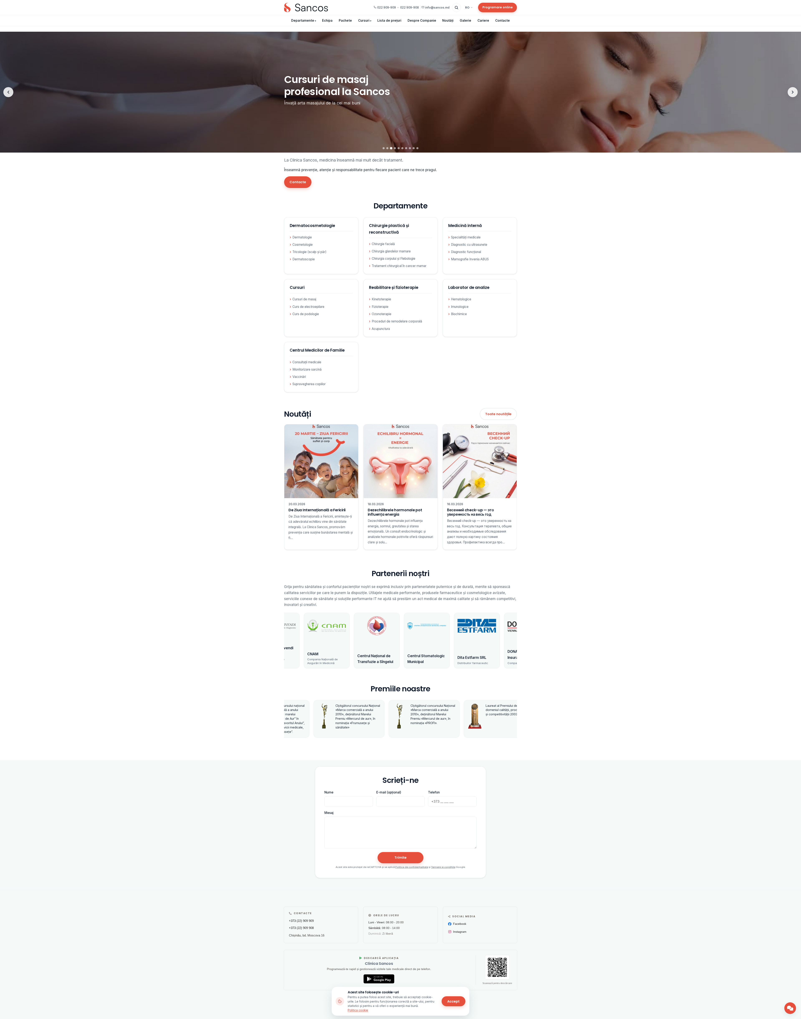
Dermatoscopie (303, 259)
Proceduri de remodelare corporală (397, 321)
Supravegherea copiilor (309, 384)
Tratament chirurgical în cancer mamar (399, 266)
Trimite (400, 857)
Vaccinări (299, 377)
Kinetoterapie (381, 299)
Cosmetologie (302, 245)
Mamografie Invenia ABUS (470, 259)
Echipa (327, 21)
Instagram (459, 931)
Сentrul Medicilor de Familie (317, 350)
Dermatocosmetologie (312, 225)
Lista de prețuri (389, 21)
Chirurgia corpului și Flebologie (393, 259)
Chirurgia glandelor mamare (391, 251)
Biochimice (459, 314)
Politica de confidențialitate (411, 867)
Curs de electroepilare (308, 307)
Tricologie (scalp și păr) (309, 252)
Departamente (302, 21)
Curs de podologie (305, 314)
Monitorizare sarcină (307, 369)
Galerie (465, 21)
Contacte (502, 21)
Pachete (345, 21)
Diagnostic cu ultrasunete (469, 245)
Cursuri (363, 21)
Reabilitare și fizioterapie (393, 287)
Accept (453, 1001)
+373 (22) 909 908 (301, 928)
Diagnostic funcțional (466, 252)
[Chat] (790, 1008)
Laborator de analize (468, 287)
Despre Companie (422, 21)
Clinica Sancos (379, 963)
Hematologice (461, 299)
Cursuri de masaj (304, 299)
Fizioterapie (380, 307)
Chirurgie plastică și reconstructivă (389, 229)
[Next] (793, 92)
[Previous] (8, 92)
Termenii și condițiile (443, 867)
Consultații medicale (306, 362)
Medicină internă (465, 225)
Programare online (497, 7)
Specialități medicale (466, 237)
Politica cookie (358, 1010)
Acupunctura (381, 329)
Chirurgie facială (383, 244)
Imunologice (460, 307)
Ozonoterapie (381, 314)
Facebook (459, 923)
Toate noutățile (498, 414)
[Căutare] (456, 7)
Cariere (483, 21)
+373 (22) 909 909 (301, 920)
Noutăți (447, 21)
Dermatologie (302, 237)
